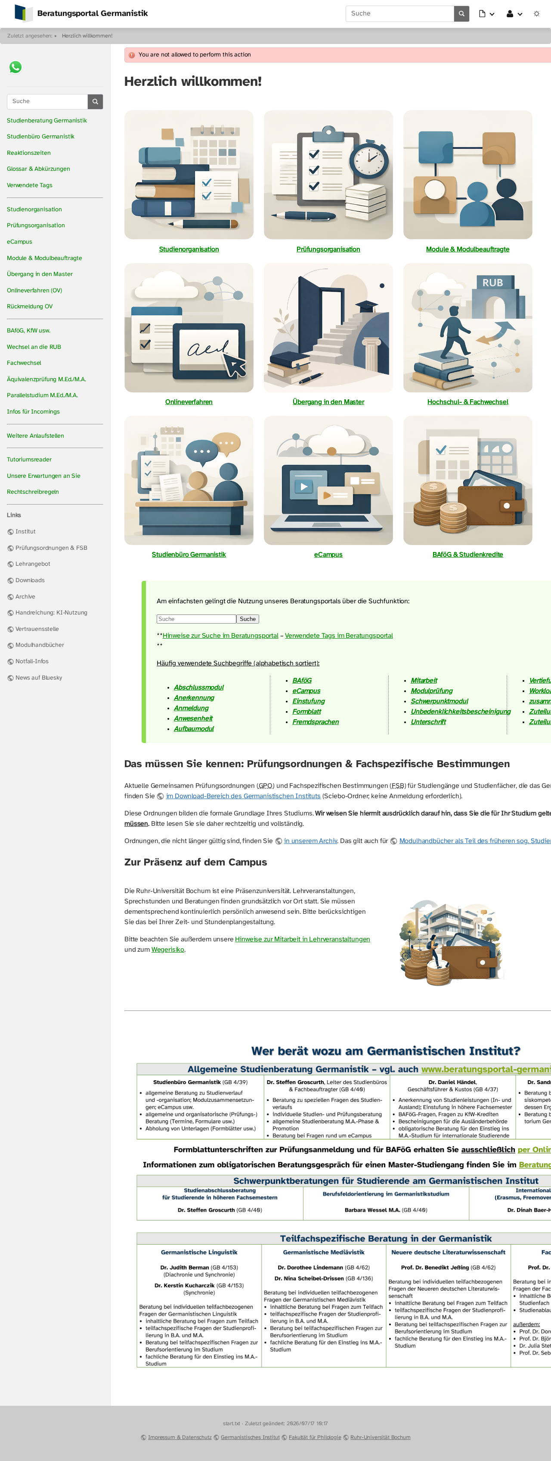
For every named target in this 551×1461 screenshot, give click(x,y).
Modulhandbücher (39, 645)
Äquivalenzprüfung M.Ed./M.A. (46, 379)
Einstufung (308, 701)
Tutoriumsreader (29, 460)
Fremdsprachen (315, 722)
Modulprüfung (431, 691)
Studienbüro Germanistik (40, 137)
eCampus (19, 242)
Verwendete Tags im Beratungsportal (339, 636)
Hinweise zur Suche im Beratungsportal (221, 636)
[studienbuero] (189, 544)
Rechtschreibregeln (33, 492)
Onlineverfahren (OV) (34, 291)
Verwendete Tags (30, 185)
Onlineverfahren (189, 402)
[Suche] (462, 14)
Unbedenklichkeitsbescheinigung (461, 711)
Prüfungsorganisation (36, 226)
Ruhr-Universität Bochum (380, 1437)
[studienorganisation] (189, 239)
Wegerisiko (168, 949)
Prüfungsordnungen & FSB (51, 548)
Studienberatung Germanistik (47, 121)
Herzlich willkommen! (87, 36)
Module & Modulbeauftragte (44, 258)
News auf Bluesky (38, 678)
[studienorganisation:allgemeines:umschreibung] (328, 391)
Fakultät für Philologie (315, 1437)
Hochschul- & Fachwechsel (467, 402)
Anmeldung (191, 708)
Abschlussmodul (198, 687)
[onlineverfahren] (189, 391)
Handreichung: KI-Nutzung (51, 613)
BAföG (301, 680)
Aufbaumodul (194, 729)
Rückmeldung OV (30, 307)
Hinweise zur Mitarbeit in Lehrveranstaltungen (302, 939)
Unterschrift (428, 722)
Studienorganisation (34, 210)
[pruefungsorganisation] (328, 239)
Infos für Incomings (33, 412)
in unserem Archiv (310, 841)
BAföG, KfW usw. (28, 331)
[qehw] (467, 391)
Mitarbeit (424, 680)
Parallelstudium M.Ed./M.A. (42, 395)
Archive (25, 597)
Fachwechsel (24, 363)
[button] (487, 13)
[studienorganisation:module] (467, 239)
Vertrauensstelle (37, 629)
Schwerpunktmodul (439, 701)
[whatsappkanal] (15, 75)
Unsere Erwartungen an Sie (43, 476)
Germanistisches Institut (250, 1437)
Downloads (30, 580)
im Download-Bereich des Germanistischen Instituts (243, 796)
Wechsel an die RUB (34, 347)
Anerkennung (194, 698)
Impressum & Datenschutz (179, 1437)
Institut (25, 532)
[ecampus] (328, 544)
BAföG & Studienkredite (468, 554)
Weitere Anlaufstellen (35, 436)
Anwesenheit (193, 718)
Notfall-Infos (32, 661)
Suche (248, 619)
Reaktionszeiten (29, 153)
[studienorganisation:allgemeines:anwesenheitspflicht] (450, 994)
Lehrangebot (32, 564)
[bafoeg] (467, 544)
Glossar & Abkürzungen (38, 169)
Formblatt (306, 711)
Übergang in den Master (39, 274)
